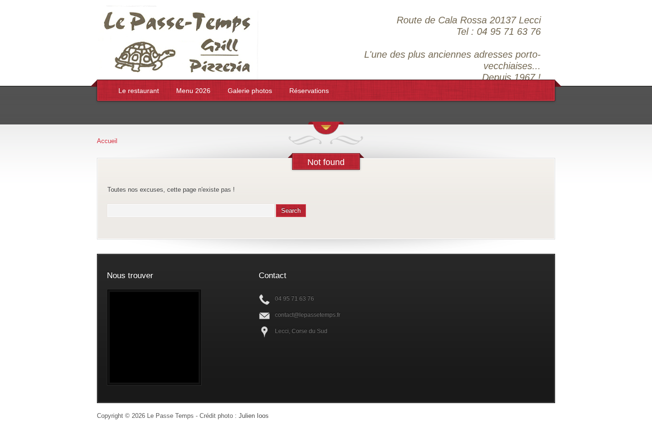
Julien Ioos (254, 415)
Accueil (107, 141)
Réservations (309, 90)
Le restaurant (138, 90)
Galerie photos (250, 90)
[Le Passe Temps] (179, 75)
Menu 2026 (193, 90)
